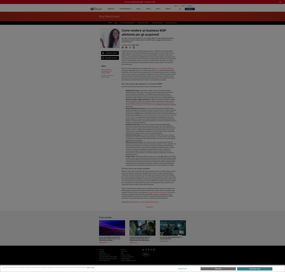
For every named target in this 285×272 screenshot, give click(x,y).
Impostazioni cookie (182, 268)
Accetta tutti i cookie (254, 269)
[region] (142, 268)
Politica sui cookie (90, 267)
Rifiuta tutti (218, 268)
